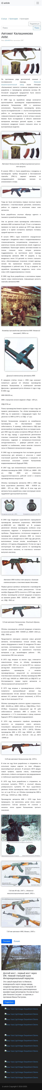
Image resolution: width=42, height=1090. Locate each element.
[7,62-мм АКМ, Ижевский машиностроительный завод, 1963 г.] (21, 912)
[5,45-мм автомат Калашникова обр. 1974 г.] (21, 748)
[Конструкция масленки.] (21, 506)
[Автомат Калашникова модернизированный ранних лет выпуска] (21, 60)
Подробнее (9, 1002)
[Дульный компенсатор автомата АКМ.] (21, 354)
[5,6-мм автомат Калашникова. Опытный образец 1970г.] (21, 611)
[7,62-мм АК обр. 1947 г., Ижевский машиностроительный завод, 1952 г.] (21, 873)
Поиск (36, 28)
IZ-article (5, 3)
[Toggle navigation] (38, 3)
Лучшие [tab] (17, 941)
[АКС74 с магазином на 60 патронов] (21, 835)
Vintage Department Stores (27, 1009)
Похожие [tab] (6, 941)
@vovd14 (7, 40)
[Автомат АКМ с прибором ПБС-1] (21, 192)
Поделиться (34, 24)
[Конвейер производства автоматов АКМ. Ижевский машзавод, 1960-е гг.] (21, 306)
